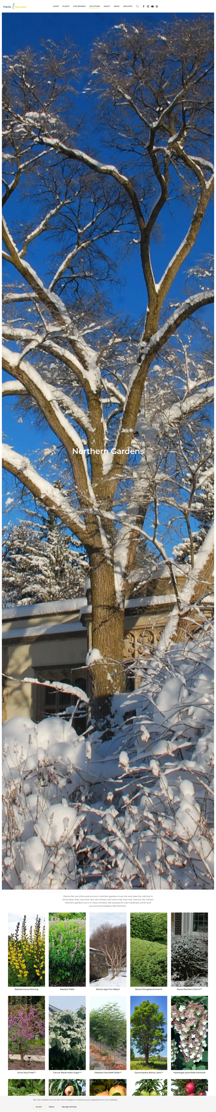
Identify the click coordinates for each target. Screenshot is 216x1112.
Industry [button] (127, 6)
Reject (51, 1107)
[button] (137, 6)
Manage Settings (69, 1107)
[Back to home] (15, 6)
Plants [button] (65, 6)
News (117, 6)
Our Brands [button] (79, 6)
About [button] (107, 6)
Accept (39, 1107)
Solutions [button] (94, 6)
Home (56, 6)
